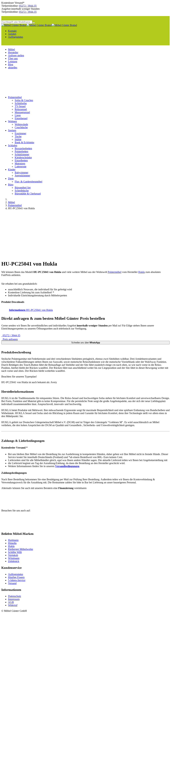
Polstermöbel (15, 97)
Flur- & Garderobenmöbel (28, 181)
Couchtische (21, 127)
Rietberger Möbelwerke (20, 549)
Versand (12, 583)
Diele (11, 178)
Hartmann (13, 540)
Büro (10, 184)
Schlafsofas (21, 103)
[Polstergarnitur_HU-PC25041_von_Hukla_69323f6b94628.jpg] (61, 255)
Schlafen (12, 145)
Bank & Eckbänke (24, 142)
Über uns (13, 58)
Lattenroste (20, 166)
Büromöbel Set (23, 187)
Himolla (12, 543)
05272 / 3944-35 (28, 5)
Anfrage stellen (16, 55)
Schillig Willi (15, 552)
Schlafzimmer (22, 154)
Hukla (141, 272)
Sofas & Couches (24, 100)
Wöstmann (13, 558)
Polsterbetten (21, 151)
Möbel (11, 49)
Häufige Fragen (16, 577)
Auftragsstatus (15, 36)
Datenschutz (14, 596)
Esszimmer (20, 133)
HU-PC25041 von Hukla (31, 310)
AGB (11, 602)
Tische (18, 136)
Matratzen (20, 163)
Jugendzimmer (22, 175)
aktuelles (12, 67)
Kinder (11, 169)
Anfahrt (12, 33)
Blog (10, 64)
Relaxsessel (21, 109)
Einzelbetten (21, 160)
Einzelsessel (21, 118)
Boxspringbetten (23, 148)
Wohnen (12, 121)
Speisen (12, 130)
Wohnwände (21, 124)
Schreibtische (22, 190)
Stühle (18, 139)
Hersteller (13, 52)
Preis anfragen (9, 339)
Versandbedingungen (67, 466)
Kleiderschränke (23, 157)
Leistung (12, 61)
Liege (18, 115)
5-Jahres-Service (16, 580)
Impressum (14, 599)
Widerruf (12, 605)
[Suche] (33, 22)
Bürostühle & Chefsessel (28, 193)
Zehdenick (13, 561)
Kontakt (12, 30)
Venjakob (13, 555)
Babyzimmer (21, 172)
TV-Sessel (20, 106)
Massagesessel (22, 112)
